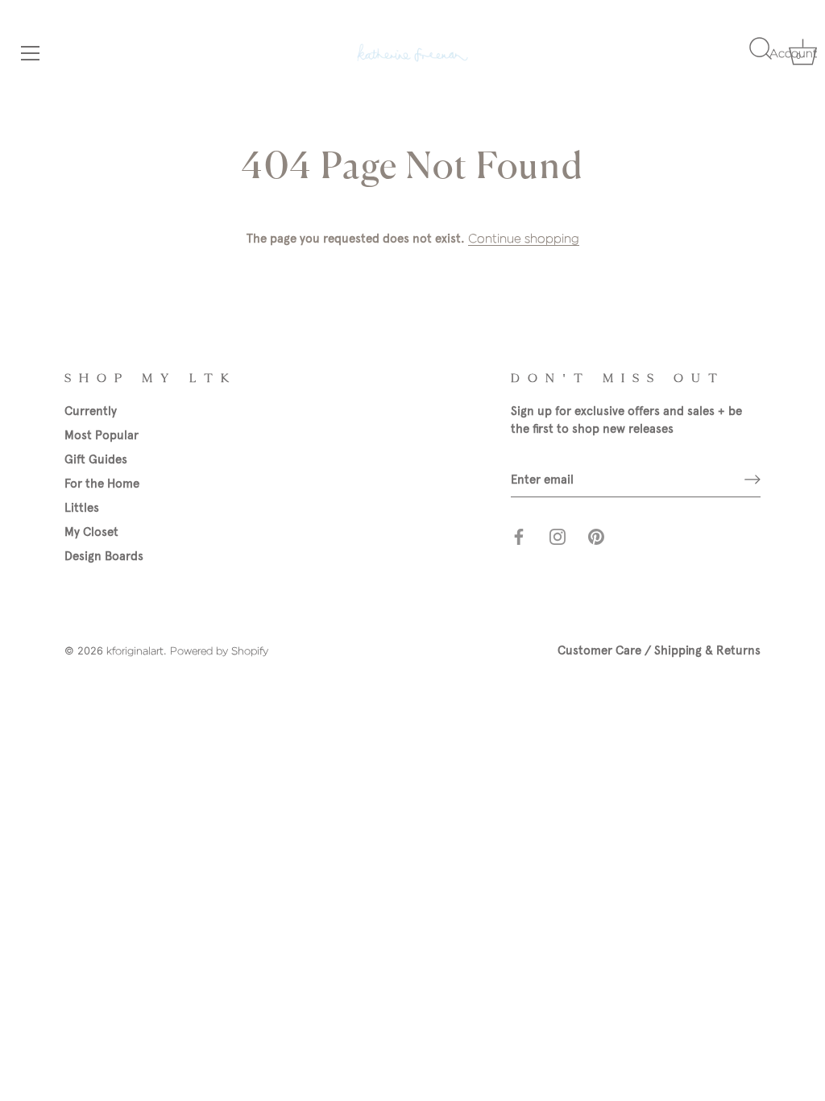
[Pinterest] (596, 536)
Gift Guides (95, 459)
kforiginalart (135, 651)
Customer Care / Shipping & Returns (659, 650)
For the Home (101, 483)
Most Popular (101, 435)
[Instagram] (557, 536)
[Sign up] (752, 480)
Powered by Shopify (219, 651)
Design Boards (103, 556)
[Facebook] (519, 536)
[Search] (759, 55)
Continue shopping (523, 238)
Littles (81, 508)
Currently (90, 411)
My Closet (91, 532)
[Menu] (28, 53)
